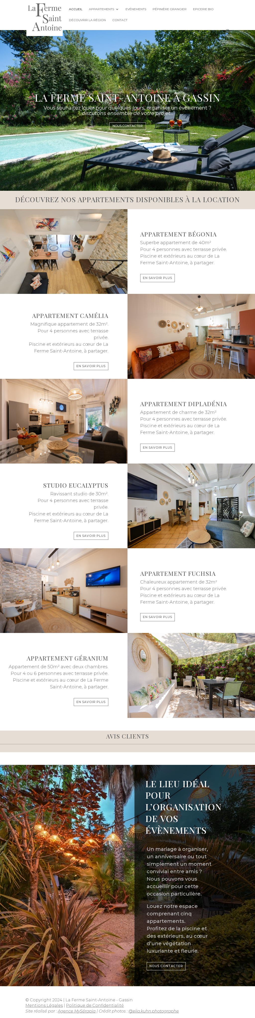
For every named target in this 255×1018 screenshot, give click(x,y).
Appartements (101, 9)
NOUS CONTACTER (166, 966)
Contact (120, 20)
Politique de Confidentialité (95, 1005)
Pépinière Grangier (170, 9)
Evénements (136, 9)
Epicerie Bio (203, 9)
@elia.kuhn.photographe (153, 1011)
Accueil (75, 9)
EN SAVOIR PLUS (157, 278)
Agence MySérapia (77, 1011)
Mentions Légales (44, 1005)
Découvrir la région (87, 20)
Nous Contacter (128, 126)
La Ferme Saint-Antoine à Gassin (127, 97)
